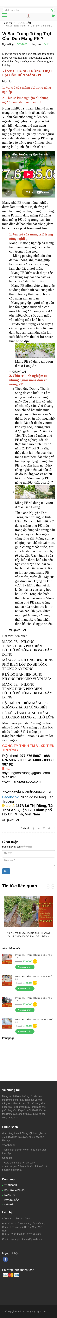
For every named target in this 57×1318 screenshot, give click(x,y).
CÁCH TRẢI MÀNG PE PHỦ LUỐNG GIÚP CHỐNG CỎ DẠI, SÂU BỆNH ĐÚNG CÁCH (28, 936)
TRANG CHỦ (11, 1185)
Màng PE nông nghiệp (25, 243)
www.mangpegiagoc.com (21, 781)
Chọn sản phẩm (25, 967)
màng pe (16, 723)
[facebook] (5, 1259)
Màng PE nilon (22, 285)
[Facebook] (33, 828)
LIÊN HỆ (9, 1204)
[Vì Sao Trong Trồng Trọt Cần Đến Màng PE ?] (22, 731)
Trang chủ (7, 23)
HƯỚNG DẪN (23, 23)
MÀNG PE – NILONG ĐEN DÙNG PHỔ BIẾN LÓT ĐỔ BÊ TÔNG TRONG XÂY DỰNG (27, 664)
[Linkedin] (44, 828)
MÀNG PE (9, 1195)
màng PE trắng (31, 619)
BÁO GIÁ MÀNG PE (14, 1190)
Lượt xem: (37, 44)
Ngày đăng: (8, 44)
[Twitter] (39, 828)
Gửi (6, 871)
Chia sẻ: (25, 828)
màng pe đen (38, 727)
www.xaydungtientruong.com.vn (27, 791)
